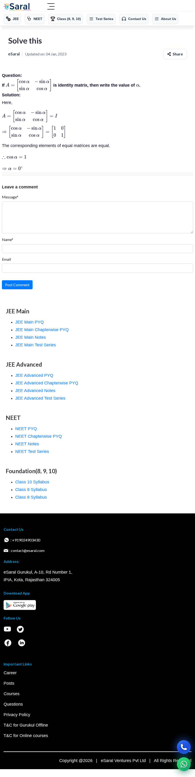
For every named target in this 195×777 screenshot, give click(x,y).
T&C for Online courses (26, 735)
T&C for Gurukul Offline (26, 725)
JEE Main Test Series (35, 345)
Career (10, 672)
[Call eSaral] (184, 747)
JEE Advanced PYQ (34, 375)
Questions (13, 704)
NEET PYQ (26, 428)
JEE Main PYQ (29, 322)
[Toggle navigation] (51, 7)
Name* (7, 239)
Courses (12, 693)
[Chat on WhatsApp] (184, 764)
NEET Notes (27, 444)
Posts (9, 683)
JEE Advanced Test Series (40, 398)
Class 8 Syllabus (31, 497)
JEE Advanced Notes (35, 390)
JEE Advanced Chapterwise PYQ (46, 383)
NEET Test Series (32, 451)
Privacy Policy (17, 714)
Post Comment (17, 284)
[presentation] (29, 85)
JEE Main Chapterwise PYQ (42, 329)
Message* (10, 197)
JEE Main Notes (30, 337)
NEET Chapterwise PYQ (38, 436)
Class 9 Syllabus (31, 489)
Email (6, 259)
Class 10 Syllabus (32, 482)
